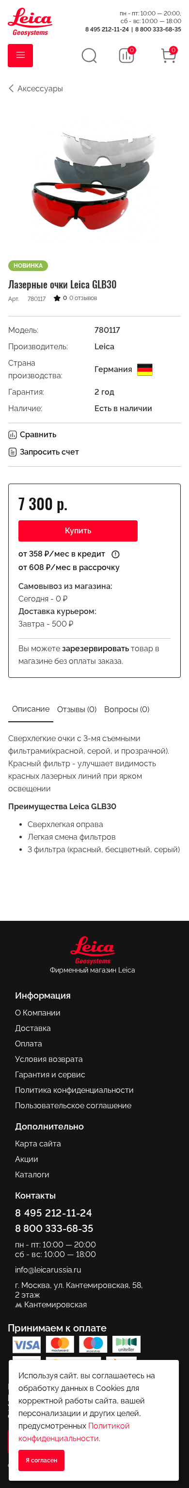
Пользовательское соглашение (73, 1105)
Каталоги (32, 1174)
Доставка (33, 1028)
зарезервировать (95, 648)
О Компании (38, 1012)
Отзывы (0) (76, 709)
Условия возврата (49, 1059)
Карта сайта (38, 1143)
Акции (26, 1159)
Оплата (28, 1043)
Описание (30, 709)
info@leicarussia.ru (48, 1269)
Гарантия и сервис (50, 1074)
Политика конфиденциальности (74, 1090)
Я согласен (41, 1460)
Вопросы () (126, 709)
